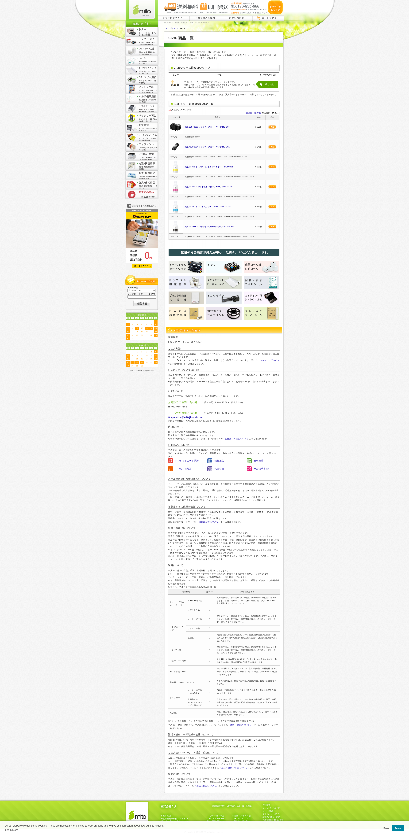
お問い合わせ (236, 17)
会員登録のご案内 (205, 17)
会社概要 (266, 805)
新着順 (257, 113)
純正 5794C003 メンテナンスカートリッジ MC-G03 (207, 127)
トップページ (171, 28)
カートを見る (269, 17)
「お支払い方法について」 (236, 438)
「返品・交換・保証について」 (234, 767)
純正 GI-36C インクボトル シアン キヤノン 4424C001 (208, 207)
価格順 (249, 113)
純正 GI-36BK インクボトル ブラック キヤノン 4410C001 (210, 226)
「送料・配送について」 (240, 725)
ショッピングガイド (174, 17)
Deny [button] (386, 828)
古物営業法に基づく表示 (273, 820)
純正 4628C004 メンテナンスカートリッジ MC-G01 (207, 147)
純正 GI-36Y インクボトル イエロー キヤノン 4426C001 (209, 167)
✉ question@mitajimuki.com (185, 417)
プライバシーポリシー (272, 814)
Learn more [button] (11, 830)
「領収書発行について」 (208, 522)
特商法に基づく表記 (271, 817)
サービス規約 (268, 811)
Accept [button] (398, 828)
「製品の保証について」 (206, 785)
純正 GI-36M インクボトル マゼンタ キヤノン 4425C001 (209, 187)
